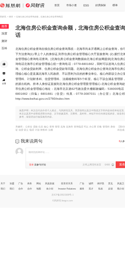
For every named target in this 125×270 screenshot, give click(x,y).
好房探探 (100, 5)
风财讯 (3, 17)
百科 (4, 48)
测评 (4, 41)
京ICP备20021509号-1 (62, 195)
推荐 (4, 26)
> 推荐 (10, 17)
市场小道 (71, 5)
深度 (4, 33)
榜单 (115, 5)
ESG (86, 5)
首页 (57, 5)
